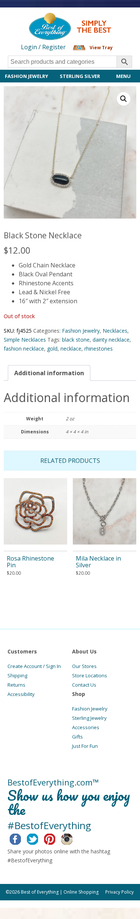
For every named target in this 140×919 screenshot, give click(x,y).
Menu (123, 76)
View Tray (101, 47)
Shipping (17, 675)
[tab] (49, 373)
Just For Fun (85, 746)
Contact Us (84, 684)
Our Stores (84, 666)
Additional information (49, 373)
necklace (70, 348)
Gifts (77, 736)
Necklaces (115, 330)
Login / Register (43, 47)
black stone (76, 339)
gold (52, 348)
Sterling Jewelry (89, 718)
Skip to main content (29, 19)
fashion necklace (24, 348)
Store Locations (89, 675)
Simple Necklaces (25, 339)
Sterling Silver (80, 76)
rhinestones (98, 348)
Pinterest (55, 838)
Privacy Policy (119, 892)
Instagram (72, 838)
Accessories (85, 727)
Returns (16, 684)
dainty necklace (111, 339)
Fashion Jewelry (26, 76)
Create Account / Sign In (34, 666)
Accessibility (21, 694)
